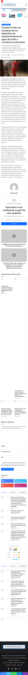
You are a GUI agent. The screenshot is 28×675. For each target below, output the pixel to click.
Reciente (12, 492)
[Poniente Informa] (10, 5)
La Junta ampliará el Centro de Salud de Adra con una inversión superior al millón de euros (18, 611)
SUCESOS (8, 665)
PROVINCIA (22, 662)
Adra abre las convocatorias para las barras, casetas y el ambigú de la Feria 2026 (7, 289)
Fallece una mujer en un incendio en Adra (17, 511)
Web (2, 457)
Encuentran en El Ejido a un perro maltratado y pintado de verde (18, 525)
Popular (4, 492)
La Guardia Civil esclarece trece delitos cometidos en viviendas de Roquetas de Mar (20, 393)
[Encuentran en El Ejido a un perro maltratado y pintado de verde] (5, 526)
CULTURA (13, 665)
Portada (8, 24)
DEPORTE (16, 662)
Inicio (3, 21)
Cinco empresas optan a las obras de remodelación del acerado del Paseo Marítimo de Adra (18, 592)
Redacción (6, 55)
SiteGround (16, 660)
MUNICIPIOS (10, 662)
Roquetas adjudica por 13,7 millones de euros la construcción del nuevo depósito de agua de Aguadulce (18, 602)
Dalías (7, 21)
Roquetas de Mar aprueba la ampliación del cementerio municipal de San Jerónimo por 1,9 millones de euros (18, 574)
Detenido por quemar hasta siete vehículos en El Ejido (18, 517)
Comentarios (22, 492)
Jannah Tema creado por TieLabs (10, 658)
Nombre (3, 446)
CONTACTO (19, 665)
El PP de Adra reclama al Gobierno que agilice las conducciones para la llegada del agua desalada (18, 583)
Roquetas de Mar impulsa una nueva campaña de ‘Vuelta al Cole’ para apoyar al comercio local (6, 411)
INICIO (4, 662)
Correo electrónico (6, 451)
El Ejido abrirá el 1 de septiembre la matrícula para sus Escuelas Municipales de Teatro (20, 411)
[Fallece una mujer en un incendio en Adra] (5, 512)
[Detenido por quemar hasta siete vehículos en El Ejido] (5, 519)
